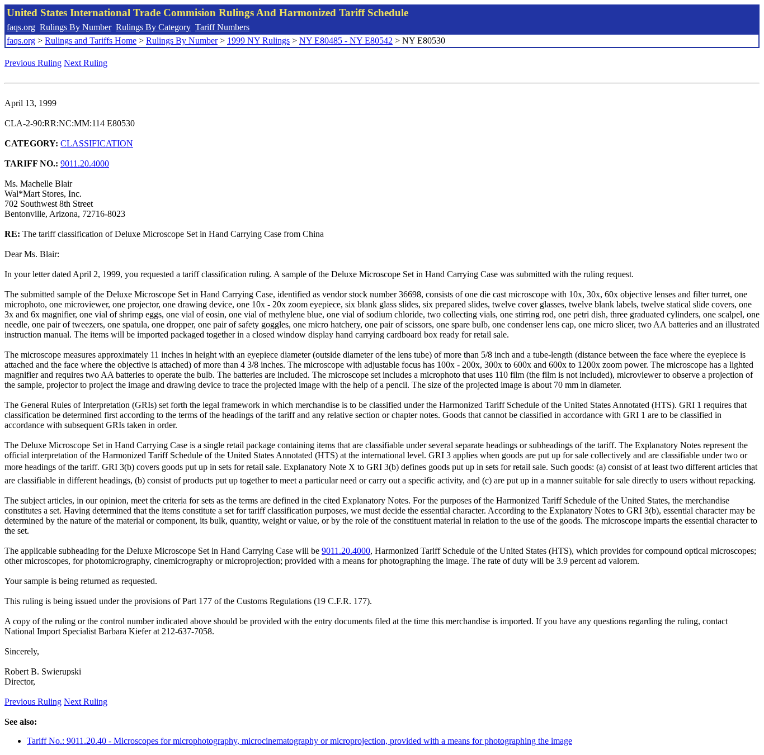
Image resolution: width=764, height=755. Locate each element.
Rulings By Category (153, 27)
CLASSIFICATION (96, 143)
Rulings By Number (75, 27)
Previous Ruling (33, 63)
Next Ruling (85, 63)
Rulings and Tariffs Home (90, 40)
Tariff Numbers (222, 27)
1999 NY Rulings (258, 40)
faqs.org (21, 27)
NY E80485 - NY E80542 (346, 40)
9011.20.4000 (84, 163)
